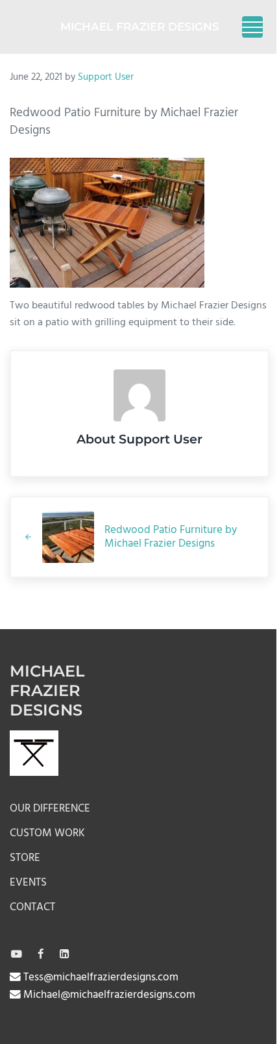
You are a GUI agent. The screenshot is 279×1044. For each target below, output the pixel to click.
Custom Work (47, 833)
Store (25, 858)
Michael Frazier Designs (139, 26)
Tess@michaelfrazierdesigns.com (99, 977)
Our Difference (50, 808)
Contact (32, 907)
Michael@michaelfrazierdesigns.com (108, 995)
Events (28, 882)
